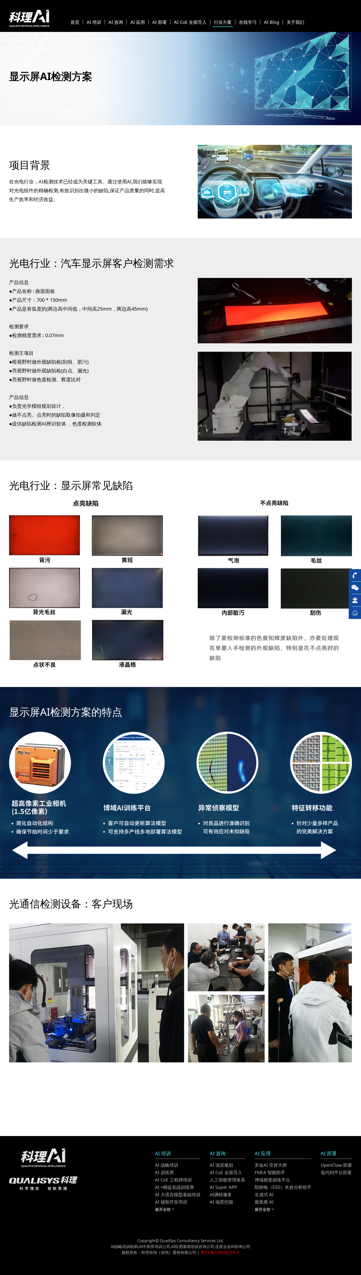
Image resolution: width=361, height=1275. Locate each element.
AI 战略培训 (166, 1165)
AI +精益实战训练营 (174, 1187)
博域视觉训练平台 (272, 1180)
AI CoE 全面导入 (190, 22)
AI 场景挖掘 (221, 1202)
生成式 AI (264, 1194)
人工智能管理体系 (227, 1180)
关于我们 (295, 22)
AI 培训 (94, 22)
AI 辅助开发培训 (171, 1202)
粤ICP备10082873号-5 (219, 1252)
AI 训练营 (164, 1172)
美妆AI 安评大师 (271, 1165)
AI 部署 (159, 22)
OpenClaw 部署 (336, 1165)
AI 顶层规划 (221, 1165)
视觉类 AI (264, 1202)
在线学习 (248, 22)
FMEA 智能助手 (270, 1172)
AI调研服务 (221, 1194)
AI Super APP (223, 1187)
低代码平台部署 (336, 1172)
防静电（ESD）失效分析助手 (283, 1187)
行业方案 (223, 22)
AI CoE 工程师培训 (173, 1180)
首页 (74, 22)
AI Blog (271, 22)
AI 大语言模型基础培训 (177, 1194)
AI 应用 (137, 22)
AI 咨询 (116, 22)
